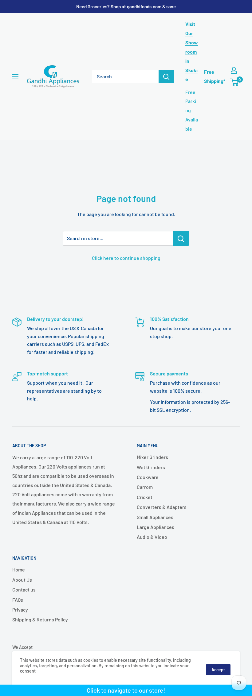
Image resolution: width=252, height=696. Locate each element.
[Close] (197, 297)
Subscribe (126, 378)
